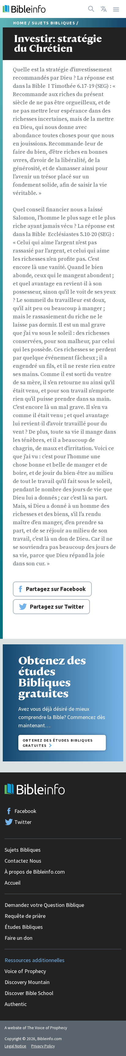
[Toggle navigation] (116, 9)
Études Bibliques (24, 926)
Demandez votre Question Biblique (44, 904)
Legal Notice (15, 1046)
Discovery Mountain (27, 982)
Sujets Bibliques (53, 23)
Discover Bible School (29, 993)
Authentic (16, 1004)
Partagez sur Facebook (56, 589)
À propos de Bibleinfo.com (35, 871)
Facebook (25, 810)
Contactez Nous (23, 860)
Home (20, 23)
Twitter (22, 821)
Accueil (12, 882)
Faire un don (18, 937)
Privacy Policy (43, 1046)
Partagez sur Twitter (57, 606)
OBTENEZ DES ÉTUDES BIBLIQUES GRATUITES (58, 742)
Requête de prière (25, 915)
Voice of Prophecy (25, 971)
